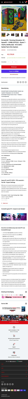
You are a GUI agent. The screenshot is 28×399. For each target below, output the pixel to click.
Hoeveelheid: (3, 61)
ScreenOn (3, 49)
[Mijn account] (22, 2)
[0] (25, 2)
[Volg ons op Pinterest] (7, 384)
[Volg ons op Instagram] (5, 384)
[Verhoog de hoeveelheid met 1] (16, 61)
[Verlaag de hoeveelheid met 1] (8, 61)
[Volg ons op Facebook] (2, 384)
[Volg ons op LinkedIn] (13, 384)
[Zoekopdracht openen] (20, 2)
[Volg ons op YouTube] (10, 384)
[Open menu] (2, 2)
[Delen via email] (26, 82)
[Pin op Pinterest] (20, 82)
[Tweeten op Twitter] (23, 82)
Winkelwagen (14, 66)
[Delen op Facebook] (18, 82)
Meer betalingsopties (14, 74)
